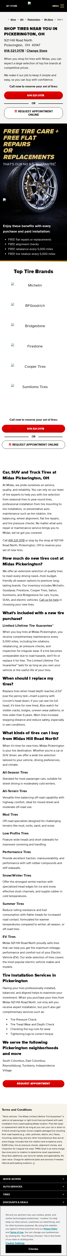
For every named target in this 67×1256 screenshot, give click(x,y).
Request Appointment (33, 1083)
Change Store (37, 51)
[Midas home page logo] (33, 6)
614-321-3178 (14, 51)
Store (13, 19)
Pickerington (34, 19)
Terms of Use (16, 1232)
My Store (48, 19)
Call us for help (49, 599)
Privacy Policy (50, 1228)
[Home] (5, 19)
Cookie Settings (15, 1243)
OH (21, 19)
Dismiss (33, 1248)
